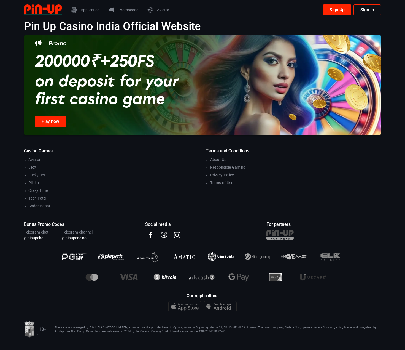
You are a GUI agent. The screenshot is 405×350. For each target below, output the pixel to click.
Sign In (367, 9)
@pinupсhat (34, 238)
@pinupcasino (74, 238)
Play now (50, 121)
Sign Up (337, 9)
